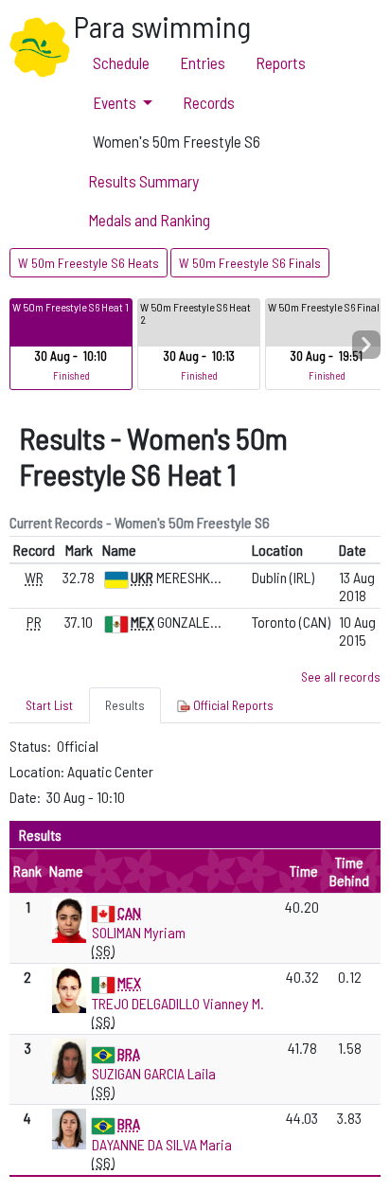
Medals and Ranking (149, 219)
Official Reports (232, 705)
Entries (202, 62)
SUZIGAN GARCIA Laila (154, 1073)
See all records (341, 676)
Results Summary (143, 180)
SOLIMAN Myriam (139, 932)
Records (209, 102)
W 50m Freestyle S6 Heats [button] (88, 263)
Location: (38, 771)
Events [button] (114, 102)
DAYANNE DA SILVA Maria (162, 1144)
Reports (281, 62)
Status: (31, 745)
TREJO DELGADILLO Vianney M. (178, 1003)
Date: (26, 796)
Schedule (121, 62)
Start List (49, 705)
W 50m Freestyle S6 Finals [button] (250, 263)
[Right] (366, 344)
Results (125, 705)
